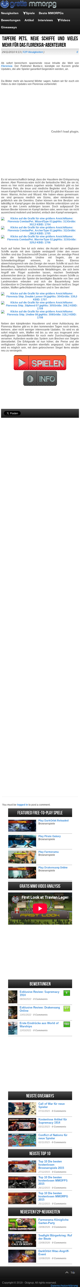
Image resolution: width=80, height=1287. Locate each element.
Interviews (45, 20)
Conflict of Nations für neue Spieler (52, 1136)
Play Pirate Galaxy (49, 836)
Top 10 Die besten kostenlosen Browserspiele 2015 (51, 1164)
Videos (65, 20)
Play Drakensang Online (53, 867)
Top (73, 1272)
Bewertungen (10, 20)
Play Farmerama (48, 851)
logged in (22, 804)
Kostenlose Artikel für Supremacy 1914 (52, 1121)
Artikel (29, 20)
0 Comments (40, 999)
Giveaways (9, 27)
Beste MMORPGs (51, 13)
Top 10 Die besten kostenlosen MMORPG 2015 (53, 1196)
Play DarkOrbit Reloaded (53, 820)
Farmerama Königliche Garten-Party (53, 1221)
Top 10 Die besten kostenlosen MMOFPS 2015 (53, 1180)
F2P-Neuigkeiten (33, 52)
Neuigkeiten (10, 13)
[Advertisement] (40, 600)
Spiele (30, 13)
